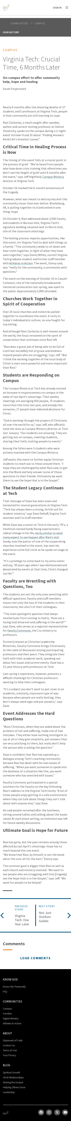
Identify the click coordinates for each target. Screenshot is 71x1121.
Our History (11, 32)
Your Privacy (9, 1055)
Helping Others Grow (14, 1087)
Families (7, 1013)
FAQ (5, 991)
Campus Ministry (53, 177)
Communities (19, 23)
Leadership (9, 1092)
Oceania (32, 17)
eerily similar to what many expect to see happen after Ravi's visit (33, 535)
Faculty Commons (19, 630)
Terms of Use (10, 1050)
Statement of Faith (13, 1040)
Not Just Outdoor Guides (45, 917)
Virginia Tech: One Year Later (22, 920)
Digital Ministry (11, 1018)
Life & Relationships (13, 1077)
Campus (40, 23)
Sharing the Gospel (13, 1082)
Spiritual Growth (11, 1072)
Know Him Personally (14, 986)
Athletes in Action (21, 263)
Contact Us (9, 1045)
